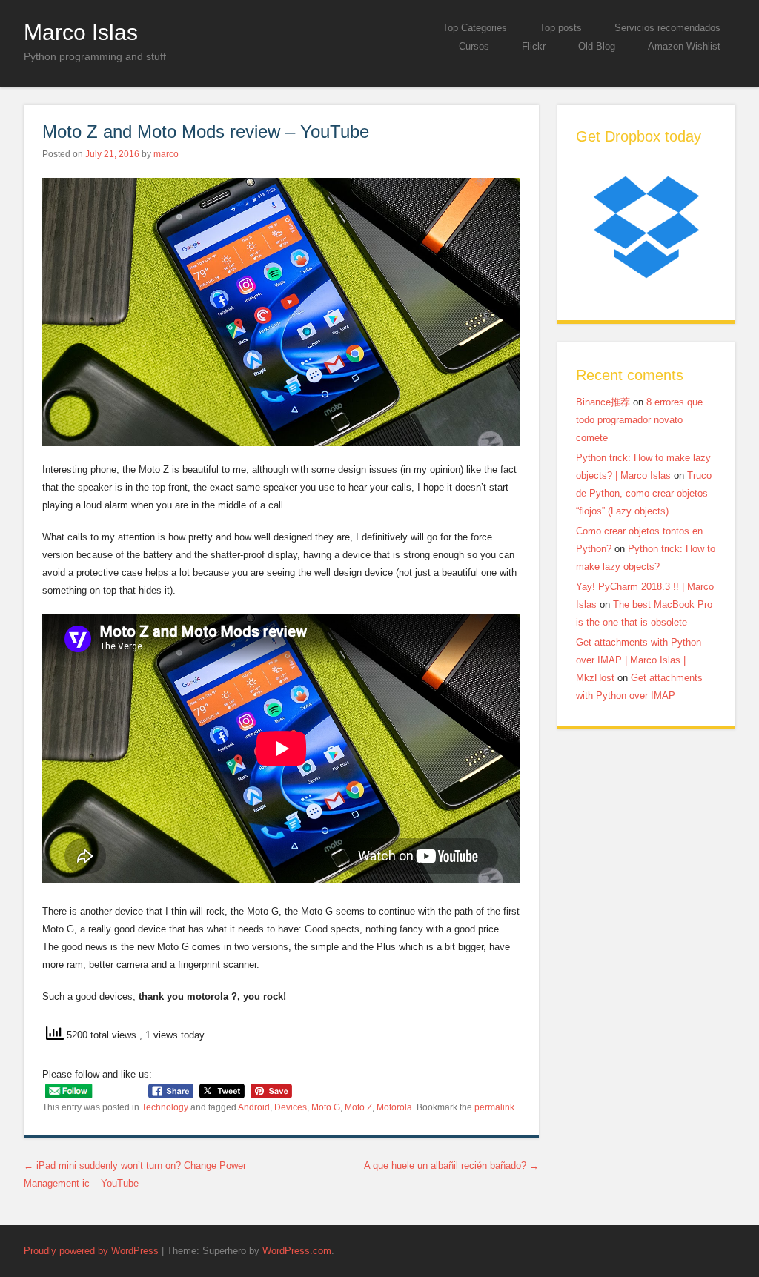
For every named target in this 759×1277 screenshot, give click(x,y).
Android (254, 1107)
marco (166, 154)
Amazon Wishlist (684, 46)
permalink (494, 1107)
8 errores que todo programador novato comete (639, 420)
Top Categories (475, 27)
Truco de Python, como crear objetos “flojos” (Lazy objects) (644, 493)
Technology (165, 1107)
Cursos (474, 46)
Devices (290, 1107)
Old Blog (596, 46)
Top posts (561, 27)
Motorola (394, 1107)
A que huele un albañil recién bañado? (451, 1165)
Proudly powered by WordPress (91, 1250)
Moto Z (358, 1107)
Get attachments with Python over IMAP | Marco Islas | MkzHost (638, 660)
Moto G (325, 1107)
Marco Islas (81, 31)
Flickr (534, 46)
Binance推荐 (603, 402)
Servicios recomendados (667, 27)
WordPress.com (296, 1250)
